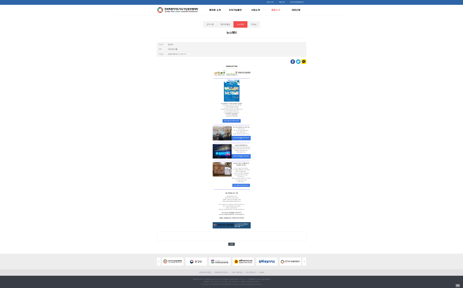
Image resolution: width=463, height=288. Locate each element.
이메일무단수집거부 (221, 272)
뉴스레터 (240, 24)
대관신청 (296, 10)
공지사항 (210, 24)
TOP (457, 285)
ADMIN (261, 272)
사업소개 (255, 10)
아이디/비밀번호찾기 (297, 2)
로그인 (271, 2)
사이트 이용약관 (236, 272)
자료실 (253, 24)
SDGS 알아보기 (250, 272)
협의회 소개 (215, 10)
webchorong (256, 284)
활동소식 (276, 10)
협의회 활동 (225, 24)
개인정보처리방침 (205, 272)
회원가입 (282, 2)
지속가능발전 (235, 10)
